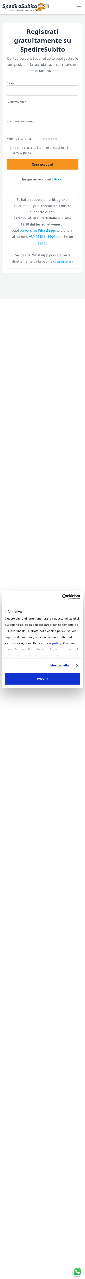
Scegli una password (20, 121)
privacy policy (21, 153)
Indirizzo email (17, 102)
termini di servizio (51, 148)
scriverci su (37, 230)
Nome (10, 82)
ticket (42, 243)
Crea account (42, 164)
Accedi (59, 179)
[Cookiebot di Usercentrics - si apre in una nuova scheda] (62, 597)
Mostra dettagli (61, 665)
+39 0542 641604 (42, 236)
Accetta (42, 678)
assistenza (65, 261)
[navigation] (78, 6)
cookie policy (51, 643)
